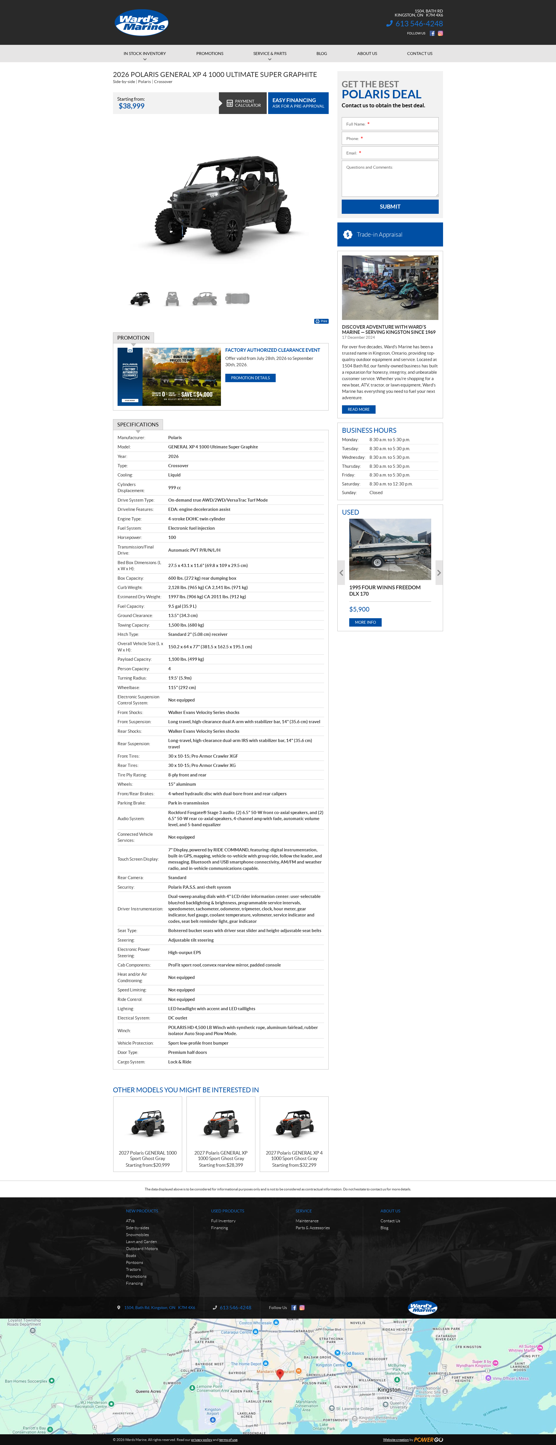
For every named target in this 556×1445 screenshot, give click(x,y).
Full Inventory (223, 1220)
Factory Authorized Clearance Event (272, 350)
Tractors (133, 1269)
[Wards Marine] (142, 22)
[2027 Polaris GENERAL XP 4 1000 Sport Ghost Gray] (294, 1123)
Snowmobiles (137, 1234)
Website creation (396, 1440)
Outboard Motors (142, 1248)
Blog (384, 1227)
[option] (221, 203)
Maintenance (307, 1220)
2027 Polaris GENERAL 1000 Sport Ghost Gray (148, 1155)
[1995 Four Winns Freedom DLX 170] (390, 549)
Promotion (133, 338)
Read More (359, 409)
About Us (390, 1211)
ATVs (130, 1220)
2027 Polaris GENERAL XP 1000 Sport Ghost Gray (221, 1155)
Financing (134, 1283)
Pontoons (134, 1262)
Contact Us (390, 1220)
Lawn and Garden (141, 1241)
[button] (124, 203)
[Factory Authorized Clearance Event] (169, 377)
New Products (142, 1211)
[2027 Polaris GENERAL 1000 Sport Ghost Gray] (148, 1123)
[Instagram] (440, 33)
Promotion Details (250, 378)
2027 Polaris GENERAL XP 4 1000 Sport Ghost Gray (294, 1155)
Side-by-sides (137, 1227)
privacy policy (201, 1440)
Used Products (227, 1211)
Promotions (136, 1276)
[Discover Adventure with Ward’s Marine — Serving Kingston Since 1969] (390, 287)
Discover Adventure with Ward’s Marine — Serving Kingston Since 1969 (389, 329)
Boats (131, 1255)
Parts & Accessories (313, 1227)
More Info (365, 622)
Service (304, 1211)
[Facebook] (432, 33)
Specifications (138, 424)
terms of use (228, 1440)
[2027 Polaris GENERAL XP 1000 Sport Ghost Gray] (221, 1123)
